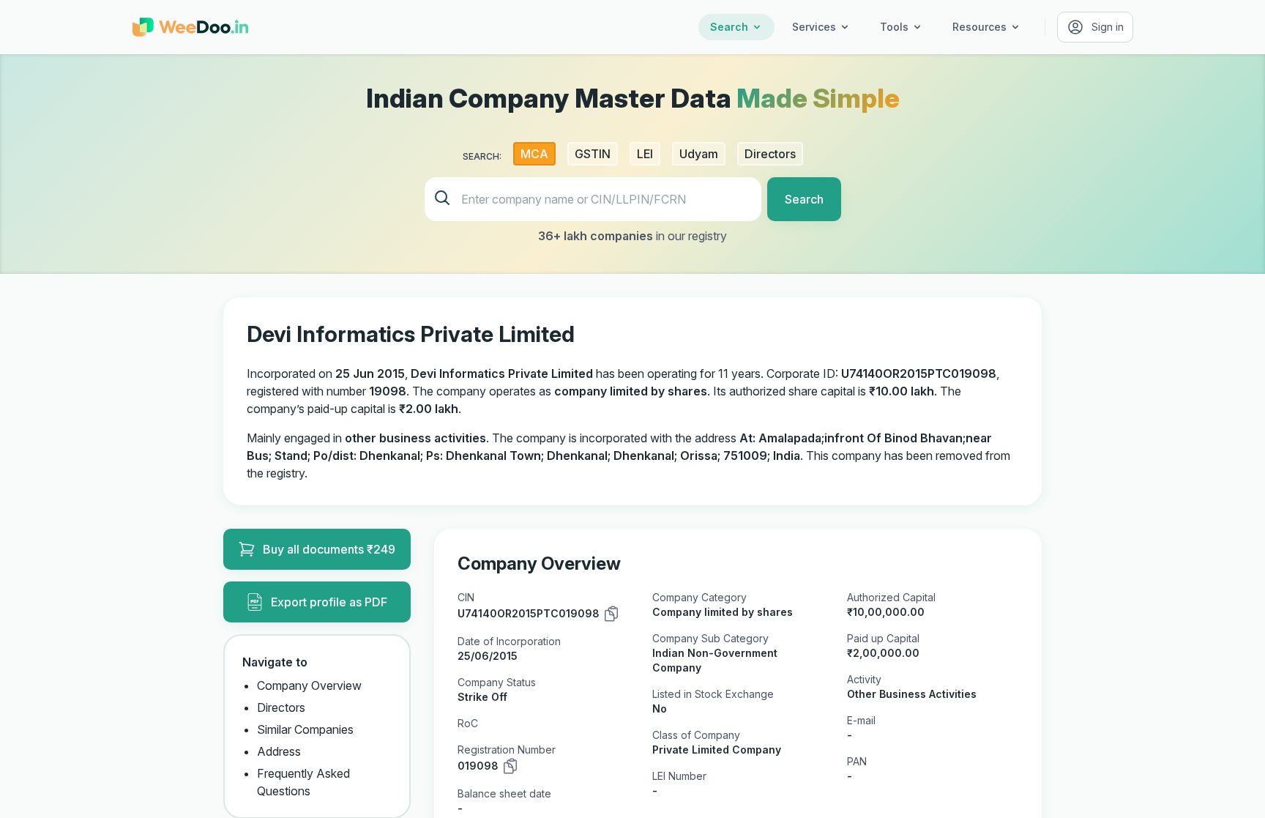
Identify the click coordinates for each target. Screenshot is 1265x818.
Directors (281, 707)
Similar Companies (305, 729)
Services (814, 27)
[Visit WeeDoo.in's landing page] (190, 27)
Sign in (1108, 27)
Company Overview (309, 685)
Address (279, 751)
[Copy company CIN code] (611, 613)
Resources (979, 27)
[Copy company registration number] (510, 766)
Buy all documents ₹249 (329, 549)
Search (729, 27)
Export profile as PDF (329, 602)
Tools (894, 27)
